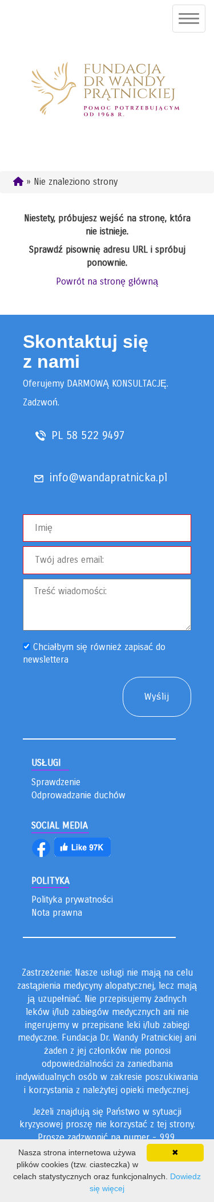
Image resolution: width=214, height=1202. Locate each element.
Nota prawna (56, 912)
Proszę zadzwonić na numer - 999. (107, 1137)
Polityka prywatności (72, 899)
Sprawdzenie (55, 782)
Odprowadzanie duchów (78, 795)
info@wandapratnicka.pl (108, 477)
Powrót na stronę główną (107, 281)
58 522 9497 (95, 435)
